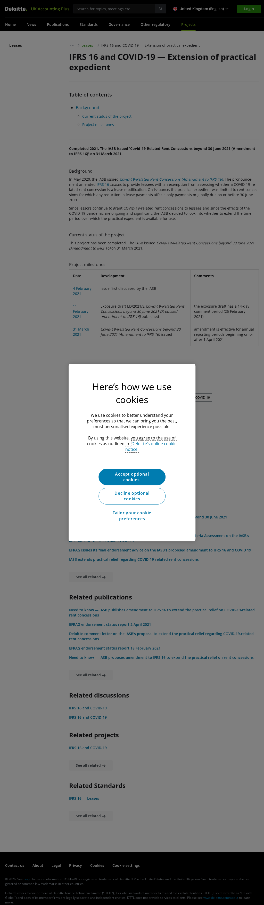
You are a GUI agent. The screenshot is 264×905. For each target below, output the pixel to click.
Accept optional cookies (132, 477)
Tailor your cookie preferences (132, 515)
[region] (132, 452)
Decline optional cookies (132, 496)
